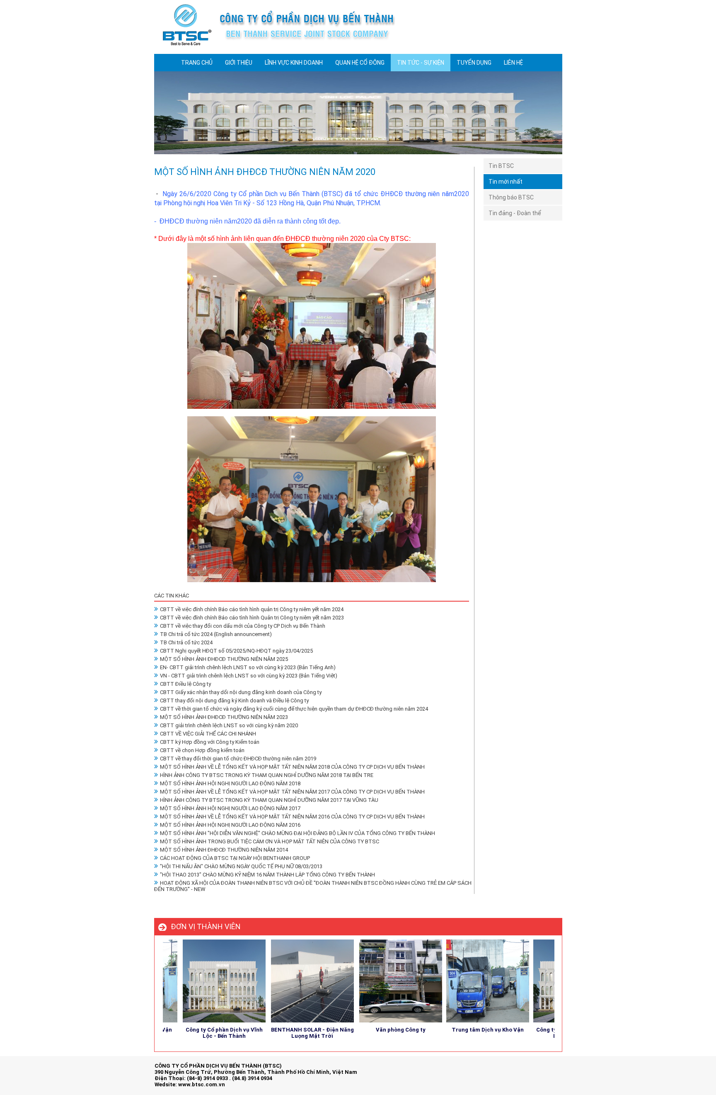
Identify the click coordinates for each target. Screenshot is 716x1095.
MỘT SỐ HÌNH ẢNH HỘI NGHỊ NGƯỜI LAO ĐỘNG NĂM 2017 (230, 808)
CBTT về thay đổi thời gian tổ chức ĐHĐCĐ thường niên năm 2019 (238, 758)
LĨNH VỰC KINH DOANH (294, 62)
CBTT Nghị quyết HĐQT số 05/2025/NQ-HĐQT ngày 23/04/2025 (236, 651)
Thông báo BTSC (511, 197)
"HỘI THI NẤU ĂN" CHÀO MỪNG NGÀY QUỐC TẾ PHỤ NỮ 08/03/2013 (241, 866)
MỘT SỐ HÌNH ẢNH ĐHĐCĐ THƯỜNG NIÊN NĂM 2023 (224, 717)
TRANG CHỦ (197, 62)
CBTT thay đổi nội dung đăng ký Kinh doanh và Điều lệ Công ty (234, 700)
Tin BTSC (501, 166)
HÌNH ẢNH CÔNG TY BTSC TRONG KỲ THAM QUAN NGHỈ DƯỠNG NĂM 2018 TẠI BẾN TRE (266, 775)
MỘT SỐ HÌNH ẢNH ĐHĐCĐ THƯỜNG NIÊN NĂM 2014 (224, 850)
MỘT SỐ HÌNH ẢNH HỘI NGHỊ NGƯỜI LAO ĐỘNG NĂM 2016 (230, 825)
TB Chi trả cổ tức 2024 (186, 642)
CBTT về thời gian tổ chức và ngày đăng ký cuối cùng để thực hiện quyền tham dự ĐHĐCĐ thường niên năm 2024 (294, 709)
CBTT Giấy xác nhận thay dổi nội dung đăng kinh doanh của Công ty (241, 692)
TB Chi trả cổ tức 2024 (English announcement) (216, 634)
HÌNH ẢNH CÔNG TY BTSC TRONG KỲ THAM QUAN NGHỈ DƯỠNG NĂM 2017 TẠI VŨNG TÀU (269, 800)
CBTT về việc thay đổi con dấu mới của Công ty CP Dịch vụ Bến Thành (242, 626)
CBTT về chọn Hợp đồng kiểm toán (202, 750)
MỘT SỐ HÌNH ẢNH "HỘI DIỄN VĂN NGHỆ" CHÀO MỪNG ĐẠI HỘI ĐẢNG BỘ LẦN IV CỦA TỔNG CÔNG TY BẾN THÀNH (297, 833)
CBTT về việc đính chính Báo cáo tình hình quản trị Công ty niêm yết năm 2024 (251, 609)
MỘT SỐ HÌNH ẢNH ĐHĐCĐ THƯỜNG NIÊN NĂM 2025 (224, 659)
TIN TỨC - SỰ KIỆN (420, 62)
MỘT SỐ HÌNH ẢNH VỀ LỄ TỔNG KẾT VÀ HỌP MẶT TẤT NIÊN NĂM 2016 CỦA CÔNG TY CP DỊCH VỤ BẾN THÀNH (292, 816)
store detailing (544, 1074)
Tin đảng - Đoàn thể (515, 213)
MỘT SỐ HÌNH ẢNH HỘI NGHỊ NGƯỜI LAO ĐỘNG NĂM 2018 (230, 783)
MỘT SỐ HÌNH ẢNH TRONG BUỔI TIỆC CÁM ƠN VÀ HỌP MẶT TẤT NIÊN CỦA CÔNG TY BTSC (269, 841)
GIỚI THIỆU (238, 62)
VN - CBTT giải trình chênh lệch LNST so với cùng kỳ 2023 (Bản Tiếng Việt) (248, 676)
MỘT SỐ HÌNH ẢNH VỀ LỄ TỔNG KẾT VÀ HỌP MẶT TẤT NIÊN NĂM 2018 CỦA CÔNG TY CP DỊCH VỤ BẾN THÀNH (292, 767)
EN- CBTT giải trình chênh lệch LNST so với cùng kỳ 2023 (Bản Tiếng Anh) (248, 667)
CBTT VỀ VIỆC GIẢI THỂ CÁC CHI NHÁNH (208, 734)
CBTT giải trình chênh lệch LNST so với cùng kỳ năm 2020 (229, 725)
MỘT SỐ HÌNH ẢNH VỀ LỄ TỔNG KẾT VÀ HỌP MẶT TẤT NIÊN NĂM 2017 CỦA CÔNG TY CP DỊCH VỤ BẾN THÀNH (292, 792)
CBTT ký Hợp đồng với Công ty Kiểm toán (209, 742)
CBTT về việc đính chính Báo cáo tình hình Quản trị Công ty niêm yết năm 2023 (252, 617)
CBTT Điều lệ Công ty (185, 684)
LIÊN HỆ (513, 62)
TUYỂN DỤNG (474, 62)
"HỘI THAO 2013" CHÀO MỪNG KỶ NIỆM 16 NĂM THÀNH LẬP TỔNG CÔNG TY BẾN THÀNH (267, 875)
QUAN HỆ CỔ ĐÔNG (360, 62)
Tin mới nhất (505, 181)
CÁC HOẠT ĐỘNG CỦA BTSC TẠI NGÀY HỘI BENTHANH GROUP (235, 858)
